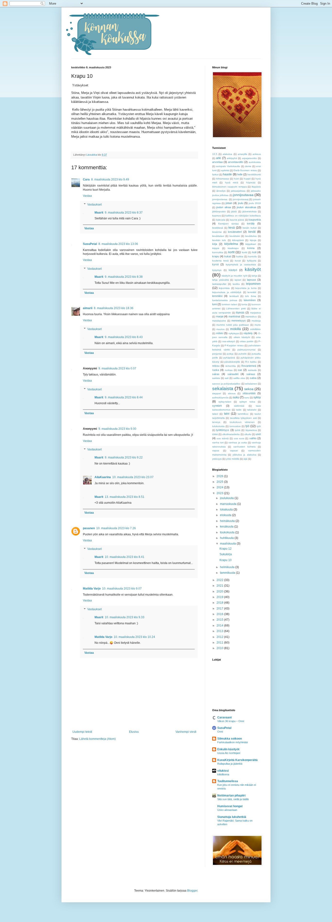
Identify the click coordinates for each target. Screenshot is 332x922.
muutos (220, 329)
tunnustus (235, 426)
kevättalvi (234, 236)
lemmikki (217, 296)
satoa (253, 377)
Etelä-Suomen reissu (245, 170)
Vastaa (87, 195)
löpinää (240, 312)
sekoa (248, 389)
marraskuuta (228, 504)
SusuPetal (90, 244)
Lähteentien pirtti (236, 308)
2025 (220, 481)
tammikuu (243, 413)
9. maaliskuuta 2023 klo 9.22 (124, 457)
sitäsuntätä (249, 393)
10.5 (214, 154)
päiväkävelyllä (232, 361)
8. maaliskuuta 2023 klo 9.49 (110, 179)
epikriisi (225, 170)
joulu (240, 203)
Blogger (192, 890)
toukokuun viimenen (242, 422)
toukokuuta (227, 532)
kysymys (216, 270)
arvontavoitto (235, 162)
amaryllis (242, 154)
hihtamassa (222, 178)
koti (254, 252)
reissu (215, 365)
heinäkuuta (228, 521)
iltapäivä (256, 186)
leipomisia (224, 288)
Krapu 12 (225, 548)
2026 (220, 476)
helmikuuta (227, 567)
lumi (214, 304)
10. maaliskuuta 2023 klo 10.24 (134, 637)
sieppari (216, 393)
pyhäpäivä (229, 357)
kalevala (220, 219)
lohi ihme (250, 296)
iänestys (221, 190)
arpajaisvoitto (249, 158)
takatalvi (251, 409)
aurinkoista (255, 162)
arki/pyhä (232, 158)
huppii (247, 178)
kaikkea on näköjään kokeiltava (243, 215)
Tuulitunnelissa (227, 781)
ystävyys (217, 458)
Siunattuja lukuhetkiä (231, 817)
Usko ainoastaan (227, 809)
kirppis (215, 248)
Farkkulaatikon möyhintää (232, 742)
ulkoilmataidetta (231, 434)
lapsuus (251, 279)
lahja (254, 275)
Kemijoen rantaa (228, 223)
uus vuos (239, 438)
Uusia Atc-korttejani (228, 753)
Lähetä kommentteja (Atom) (97, 739)
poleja (230, 353)
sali (226, 378)
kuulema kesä (220, 260)
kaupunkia (255, 219)
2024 (220, 487)
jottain (229, 203)
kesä (231, 227)
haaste (227, 174)
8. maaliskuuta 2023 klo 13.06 (118, 244)
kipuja (253, 240)
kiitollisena (223, 774)
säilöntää (239, 405)
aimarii (87, 308)
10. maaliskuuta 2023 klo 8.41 (124, 557)
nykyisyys (233, 333)
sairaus (250, 374)
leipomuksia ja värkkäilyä (226, 292)
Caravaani (224, 717)
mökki (219, 333)
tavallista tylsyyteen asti (243, 418)
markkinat (234, 316)
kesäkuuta (227, 526)
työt (259, 426)
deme (248, 166)
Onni (220, 731)
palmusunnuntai (246, 349)
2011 (220, 642)
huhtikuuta (227, 538)
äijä (245, 458)
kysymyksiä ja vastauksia (241, 264)
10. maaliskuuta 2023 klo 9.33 (124, 617)
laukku (236, 284)
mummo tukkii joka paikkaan (232, 324)
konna (250, 248)
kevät (251, 231)
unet (258, 434)
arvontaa (217, 162)
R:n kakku (251, 361)
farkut (215, 174)
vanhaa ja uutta (237, 442)
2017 (220, 608)
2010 (220, 648)
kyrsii (215, 264)
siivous (232, 393)
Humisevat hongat (230, 806)
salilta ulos (239, 378)
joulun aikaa (223, 207)
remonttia (230, 366)
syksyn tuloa (247, 401)
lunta (244, 304)
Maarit (99, 212)
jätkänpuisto (219, 211)
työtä (237, 430)
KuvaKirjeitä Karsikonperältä (237, 760)
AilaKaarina (103, 477)
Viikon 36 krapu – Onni (230, 721)
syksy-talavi (224, 401)
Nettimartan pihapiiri (231, 795)
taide (239, 409)
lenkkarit (234, 296)
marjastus (255, 312)
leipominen (253, 284)
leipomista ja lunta (246, 288)
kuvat (238, 260)
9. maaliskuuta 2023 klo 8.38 (124, 276)
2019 (220, 597)
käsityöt (253, 269)
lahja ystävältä (220, 279)
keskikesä (217, 227)
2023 (220, 493)
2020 (220, 591)
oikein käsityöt (242, 337)
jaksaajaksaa (238, 190)
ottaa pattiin (246, 341)
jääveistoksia (249, 211)
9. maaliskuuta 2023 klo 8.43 (124, 337)
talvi (226, 413)
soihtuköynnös (220, 397)
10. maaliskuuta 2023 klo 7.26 (116, 528)
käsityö (233, 270)
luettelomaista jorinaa (224, 300)
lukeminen (250, 300)
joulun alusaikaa (246, 207)
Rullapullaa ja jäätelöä (229, 763)
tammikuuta (228, 572)
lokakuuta (227, 509)
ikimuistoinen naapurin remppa (229, 186)
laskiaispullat (219, 284)
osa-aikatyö (228, 341)
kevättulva (251, 236)
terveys (216, 422)
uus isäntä (222, 438)
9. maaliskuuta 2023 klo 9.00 (117, 428)
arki (218, 158)
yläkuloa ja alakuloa (244, 454)
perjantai (217, 353)
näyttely (248, 333)
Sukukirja (225, 554)
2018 (220, 602)
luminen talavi (229, 304)
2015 (220, 619)
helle (240, 174)
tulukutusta (218, 426)
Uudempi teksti (82, 732)
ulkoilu (247, 434)
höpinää (250, 182)
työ (247, 426)
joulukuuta (227, 498)
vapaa (215, 450)
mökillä (235, 329)
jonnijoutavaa (243, 195)
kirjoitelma (231, 244)
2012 (220, 637)
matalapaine (219, 320)
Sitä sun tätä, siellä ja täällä (233, 799)
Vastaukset (94, 204)
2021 (220, 585)
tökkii (215, 434)
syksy (257, 397)
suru (246, 397)
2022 (220, 580)
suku (236, 397)
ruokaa (229, 370)
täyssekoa (251, 430)
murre (257, 324)
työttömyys (222, 430)
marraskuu (251, 316)
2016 (220, 614)
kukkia (239, 256)
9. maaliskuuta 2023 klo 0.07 (117, 368)
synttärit (217, 405)
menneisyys (238, 320)
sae (240, 369)
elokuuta (226, 515)
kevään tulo (219, 240)
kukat (227, 256)
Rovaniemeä (248, 365)
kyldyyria (251, 260)
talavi (215, 413)
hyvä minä (231, 182)
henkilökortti (254, 174)
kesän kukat (250, 227)
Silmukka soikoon (229, 738)
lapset (238, 279)
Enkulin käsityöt (228, 749)
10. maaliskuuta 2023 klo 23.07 (133, 477)
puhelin (242, 353)
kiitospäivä (238, 240)
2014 (220, 625)
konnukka (217, 252)
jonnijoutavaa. (220, 199)
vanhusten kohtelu (244, 446)
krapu (215, 256)
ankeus (257, 154)
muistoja (256, 320)
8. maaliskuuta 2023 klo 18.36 (113, 308)
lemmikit (251, 292)
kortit (231, 252)
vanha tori (218, 442)
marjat (219, 316)
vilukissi (223, 770)
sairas (215, 374)
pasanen (89, 528)
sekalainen (251, 383)
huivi (236, 178)
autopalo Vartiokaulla (228, 166)
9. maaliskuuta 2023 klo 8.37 (124, 212)
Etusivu (134, 732)
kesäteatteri (235, 231)
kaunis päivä (237, 219)
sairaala (252, 370)
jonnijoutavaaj (240, 199)
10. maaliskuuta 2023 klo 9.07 (122, 588)
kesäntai (217, 232)
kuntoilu (252, 256)
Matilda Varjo (92, 588)
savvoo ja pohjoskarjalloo (226, 383)
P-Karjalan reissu (234, 345)
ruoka (215, 369)
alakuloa (227, 154)
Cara (86, 179)
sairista (216, 378)
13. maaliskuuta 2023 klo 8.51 (124, 497)
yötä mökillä (232, 458)
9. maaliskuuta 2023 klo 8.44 (124, 397)
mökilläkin (255, 329)
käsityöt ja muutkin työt (234, 275)
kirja (214, 243)
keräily (251, 223)
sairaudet (232, 374)
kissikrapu (233, 248)
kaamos (216, 215)
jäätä (234, 211)
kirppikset (250, 244)
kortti (244, 252)
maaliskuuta (228, 543)
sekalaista (222, 388)
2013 (220, 631)
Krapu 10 (225, 560)
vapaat (234, 450)
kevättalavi (218, 236)
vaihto (252, 438)
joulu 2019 (255, 203)
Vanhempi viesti (185, 732)
